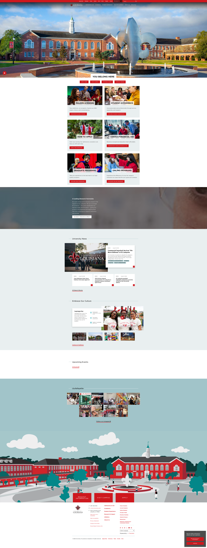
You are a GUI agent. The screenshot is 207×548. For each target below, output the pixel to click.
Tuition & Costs (107, 81)
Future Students (123, 505)
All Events (75, 366)
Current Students (124, 508)
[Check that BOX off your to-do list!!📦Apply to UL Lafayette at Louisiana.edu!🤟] (110, 399)
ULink (102, 1)
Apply (125, 497)
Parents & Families (124, 514)
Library (111, 1)
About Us (127, 4)
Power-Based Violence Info (96, 526)
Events (95, 1)
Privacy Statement (94, 520)
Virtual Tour (119, 81)
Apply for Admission (76, 147)
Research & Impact (118, 4)
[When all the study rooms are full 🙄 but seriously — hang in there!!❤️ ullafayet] (134, 399)
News (91, 1)
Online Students (123, 510)
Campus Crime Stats (94, 523)
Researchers (122, 519)
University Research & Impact (82, 216)
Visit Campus (95, 81)
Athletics (133, 4)
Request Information (82, 497)
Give (99, 1)
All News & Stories (77, 290)
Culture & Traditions (78, 344)
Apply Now (81, 1)
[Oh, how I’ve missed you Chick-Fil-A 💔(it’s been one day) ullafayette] (122, 411)
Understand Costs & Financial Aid (117, 145)
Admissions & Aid (89, 4)
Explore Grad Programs (77, 181)
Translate (131, 533)
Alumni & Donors (124, 517)
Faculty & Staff (123, 512)
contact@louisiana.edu (95, 508)
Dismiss (195, 543)
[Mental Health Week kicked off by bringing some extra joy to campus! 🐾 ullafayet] (73, 399)
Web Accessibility (94, 518)
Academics (98, 4)
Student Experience (107, 4)
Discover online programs (115, 181)
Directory (86, 1)
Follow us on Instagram (103, 421)
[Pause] (4, 73)
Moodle (106, 1)
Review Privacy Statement (195, 539)
